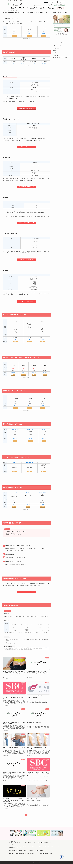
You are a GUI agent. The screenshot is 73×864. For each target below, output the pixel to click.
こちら (63, 35)
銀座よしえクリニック (30, 429)
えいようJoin (49, 853)
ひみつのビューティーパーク (34, 853)
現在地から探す (62, 5)
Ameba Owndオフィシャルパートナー (22, 850)
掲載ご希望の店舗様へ (55, 4)
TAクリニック (44, 429)
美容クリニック (60, 8)
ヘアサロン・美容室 (12, 8)
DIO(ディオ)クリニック (29, 462)
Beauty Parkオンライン (40, 850)
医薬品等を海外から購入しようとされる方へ (42, 647)
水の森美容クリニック (28, 492)
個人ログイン (54, 2)
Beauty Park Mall (19, 853)
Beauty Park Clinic (12, 853)
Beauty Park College (25, 853)
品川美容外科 (29, 396)
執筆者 (55, 52)
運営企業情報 (56, 48)
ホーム (5, 10)
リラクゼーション (51, 8)
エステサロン (42, 8)
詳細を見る (14, 33)
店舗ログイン (62, 2)
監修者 (55, 50)
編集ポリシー (56, 55)
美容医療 (14, 10)
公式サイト (15, 341)
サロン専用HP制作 (12, 850)
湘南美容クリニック (43, 396)
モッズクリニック (14, 492)
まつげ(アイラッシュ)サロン (32, 8)
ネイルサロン (21, 8)
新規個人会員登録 (48, 4)
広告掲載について (62, 4)
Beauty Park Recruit (43, 853)
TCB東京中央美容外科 (15, 396)
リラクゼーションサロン (42, 842)
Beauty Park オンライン (58, 45)
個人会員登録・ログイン (13, 847)
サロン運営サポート (32, 850)
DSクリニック (44, 462)
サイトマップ (20, 847)
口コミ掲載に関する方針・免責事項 (60, 57)
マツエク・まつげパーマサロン (27, 842)
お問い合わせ (56, 59)
